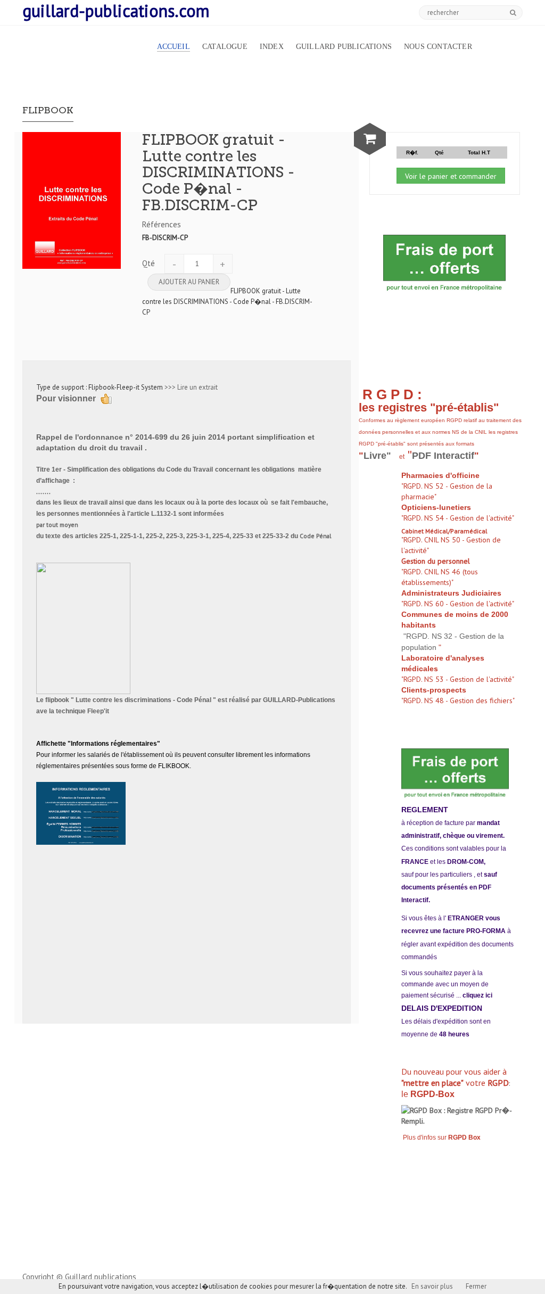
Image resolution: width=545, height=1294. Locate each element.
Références (161, 224)
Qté (148, 263)
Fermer (476, 1286)
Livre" (379, 455)
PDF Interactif (443, 455)
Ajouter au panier (189, 281)
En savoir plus (432, 1286)
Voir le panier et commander (451, 176)
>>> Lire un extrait (191, 387)
